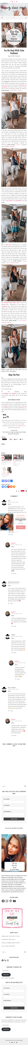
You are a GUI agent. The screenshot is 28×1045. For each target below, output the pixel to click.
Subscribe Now (20, 527)
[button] (21, 516)
